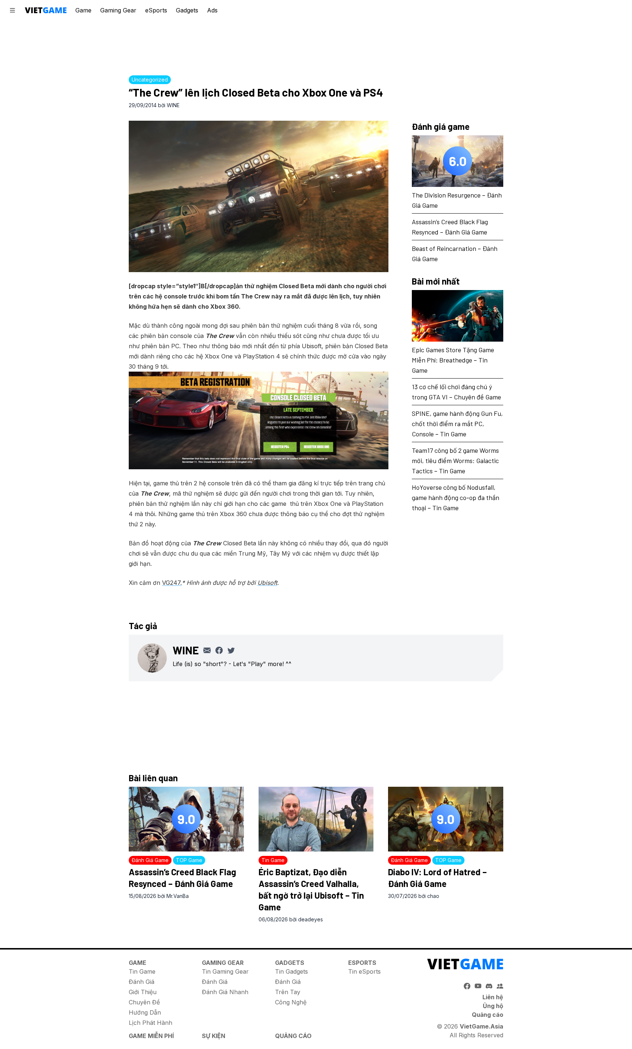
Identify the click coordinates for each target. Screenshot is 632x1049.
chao (433, 896)
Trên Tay (287, 992)
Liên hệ (492, 997)
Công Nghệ (290, 1002)
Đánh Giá (141, 981)
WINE (173, 105)
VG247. (172, 582)
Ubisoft (267, 582)
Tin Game (142, 971)
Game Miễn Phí (151, 1035)
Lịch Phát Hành (150, 1022)
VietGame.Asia (481, 1026)
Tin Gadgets (291, 971)
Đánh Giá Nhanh (225, 992)
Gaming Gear (118, 10)
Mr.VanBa (177, 896)
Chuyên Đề (144, 1002)
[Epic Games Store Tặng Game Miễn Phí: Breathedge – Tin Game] (457, 316)
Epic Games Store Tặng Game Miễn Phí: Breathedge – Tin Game (453, 359)
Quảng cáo (487, 1014)
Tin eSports (364, 971)
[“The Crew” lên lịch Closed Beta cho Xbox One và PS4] (258, 196)
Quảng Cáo (293, 1035)
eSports (156, 10)
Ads (212, 10)
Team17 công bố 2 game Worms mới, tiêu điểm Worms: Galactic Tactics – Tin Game (455, 460)
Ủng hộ (493, 1005)
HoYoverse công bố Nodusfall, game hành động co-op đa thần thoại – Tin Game (455, 497)
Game (83, 10)
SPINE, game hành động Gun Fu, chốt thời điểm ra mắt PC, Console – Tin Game (457, 423)
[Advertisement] (316, 45)
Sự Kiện (213, 1035)
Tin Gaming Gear (225, 971)
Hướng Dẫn (145, 1012)
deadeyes (310, 919)
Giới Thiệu (143, 992)
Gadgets (187, 10)
